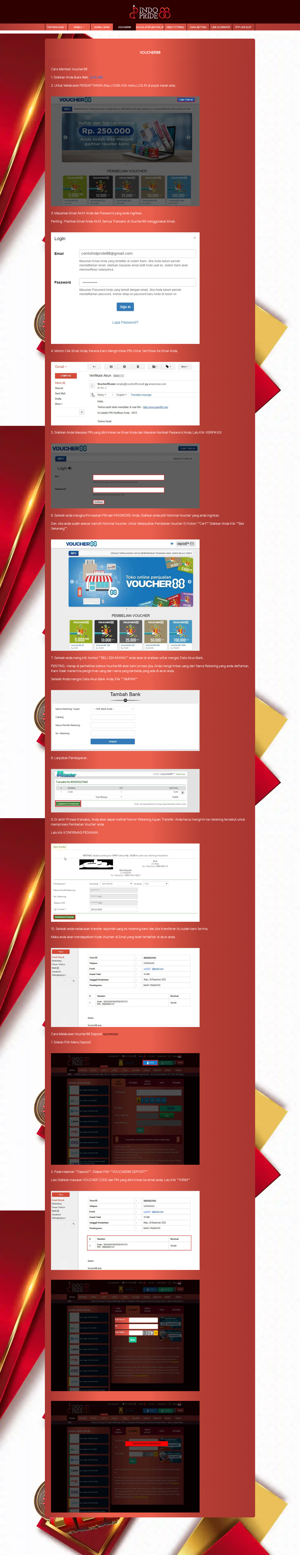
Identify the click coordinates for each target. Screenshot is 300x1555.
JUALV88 (96, 77)
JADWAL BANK (102, 27)
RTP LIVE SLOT (243, 27)
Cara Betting (198, 27)
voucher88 (124, 27)
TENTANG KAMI (55, 27)
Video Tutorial (175, 27)
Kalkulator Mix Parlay (150, 27)
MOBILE (78, 27)
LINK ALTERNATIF (221, 27)
